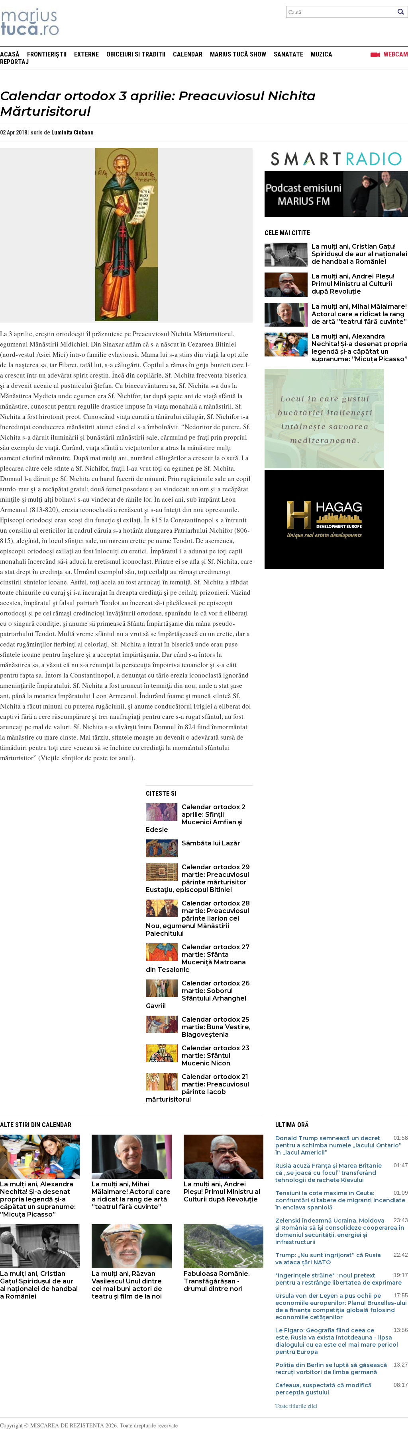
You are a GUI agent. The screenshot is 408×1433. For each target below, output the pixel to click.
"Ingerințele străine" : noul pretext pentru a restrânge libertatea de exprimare (338, 1279)
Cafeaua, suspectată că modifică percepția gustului (323, 1389)
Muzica (321, 54)
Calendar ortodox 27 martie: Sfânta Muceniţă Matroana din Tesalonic (197, 958)
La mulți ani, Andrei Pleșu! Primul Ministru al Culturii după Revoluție (353, 284)
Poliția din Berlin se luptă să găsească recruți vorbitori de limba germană (331, 1368)
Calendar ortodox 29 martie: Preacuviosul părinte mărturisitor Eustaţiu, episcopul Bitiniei (198, 878)
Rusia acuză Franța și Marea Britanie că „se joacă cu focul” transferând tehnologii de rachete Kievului (328, 1173)
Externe (86, 54)
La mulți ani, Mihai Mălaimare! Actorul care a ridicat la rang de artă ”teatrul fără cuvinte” (359, 314)
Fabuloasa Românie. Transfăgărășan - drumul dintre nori (217, 1281)
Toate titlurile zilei (296, 1406)
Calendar (187, 54)
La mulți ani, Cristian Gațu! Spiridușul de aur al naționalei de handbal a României (359, 254)
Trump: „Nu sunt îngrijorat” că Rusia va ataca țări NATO (328, 1259)
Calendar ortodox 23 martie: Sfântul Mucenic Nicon (215, 1055)
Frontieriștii (47, 54)
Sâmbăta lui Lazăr (211, 843)
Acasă (10, 54)
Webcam (396, 54)
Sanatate (288, 54)
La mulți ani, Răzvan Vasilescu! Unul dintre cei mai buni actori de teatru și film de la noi (127, 1285)
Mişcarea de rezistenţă (72, 23)
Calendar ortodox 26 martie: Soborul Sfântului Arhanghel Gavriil (198, 994)
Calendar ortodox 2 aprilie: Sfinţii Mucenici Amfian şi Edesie (195, 818)
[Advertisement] (67, 841)
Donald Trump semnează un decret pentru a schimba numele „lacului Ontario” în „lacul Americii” (338, 1145)
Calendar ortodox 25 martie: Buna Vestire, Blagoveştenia (216, 1027)
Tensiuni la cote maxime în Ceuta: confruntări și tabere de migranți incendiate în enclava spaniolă (340, 1200)
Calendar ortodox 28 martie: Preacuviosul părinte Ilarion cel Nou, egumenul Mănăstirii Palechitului (198, 918)
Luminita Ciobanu (72, 132)
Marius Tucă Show (238, 54)
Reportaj (14, 62)
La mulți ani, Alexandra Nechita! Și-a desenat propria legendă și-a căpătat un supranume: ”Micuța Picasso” (360, 348)
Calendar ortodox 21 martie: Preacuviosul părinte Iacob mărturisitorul (197, 1088)
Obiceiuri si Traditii (135, 54)
